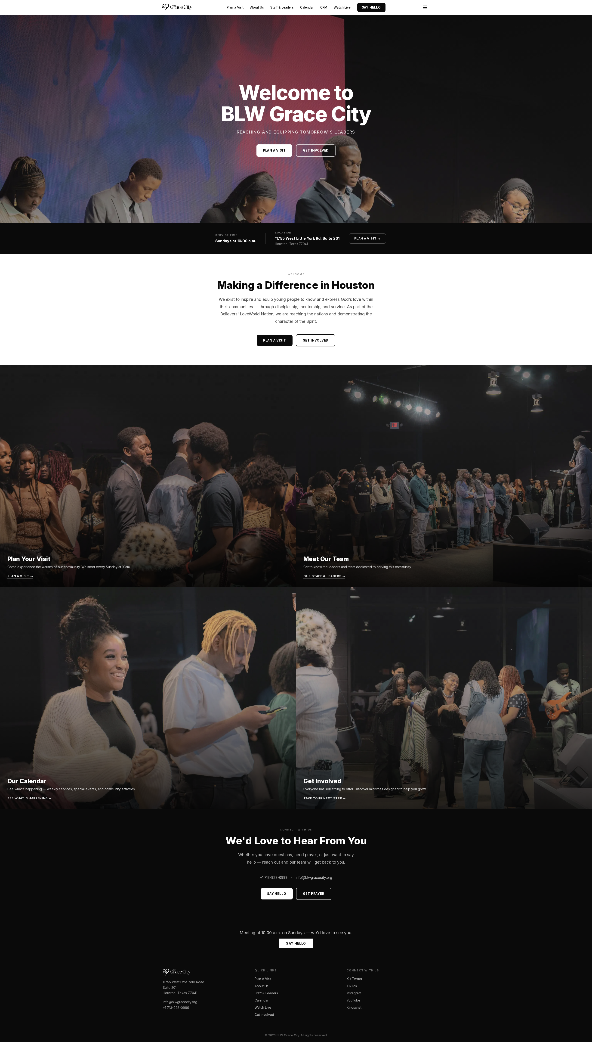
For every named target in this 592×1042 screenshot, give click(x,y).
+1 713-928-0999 (273, 877)
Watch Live (342, 7)
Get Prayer (313, 894)
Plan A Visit (263, 979)
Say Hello (371, 7)
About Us (257, 7)
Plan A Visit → (367, 238)
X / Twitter (354, 979)
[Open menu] (425, 7)
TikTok (352, 986)
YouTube (353, 1000)
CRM (323, 7)
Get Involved (316, 150)
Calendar (307, 7)
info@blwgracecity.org (314, 877)
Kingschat (354, 1007)
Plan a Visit (235, 7)
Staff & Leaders (282, 7)
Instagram (354, 993)
